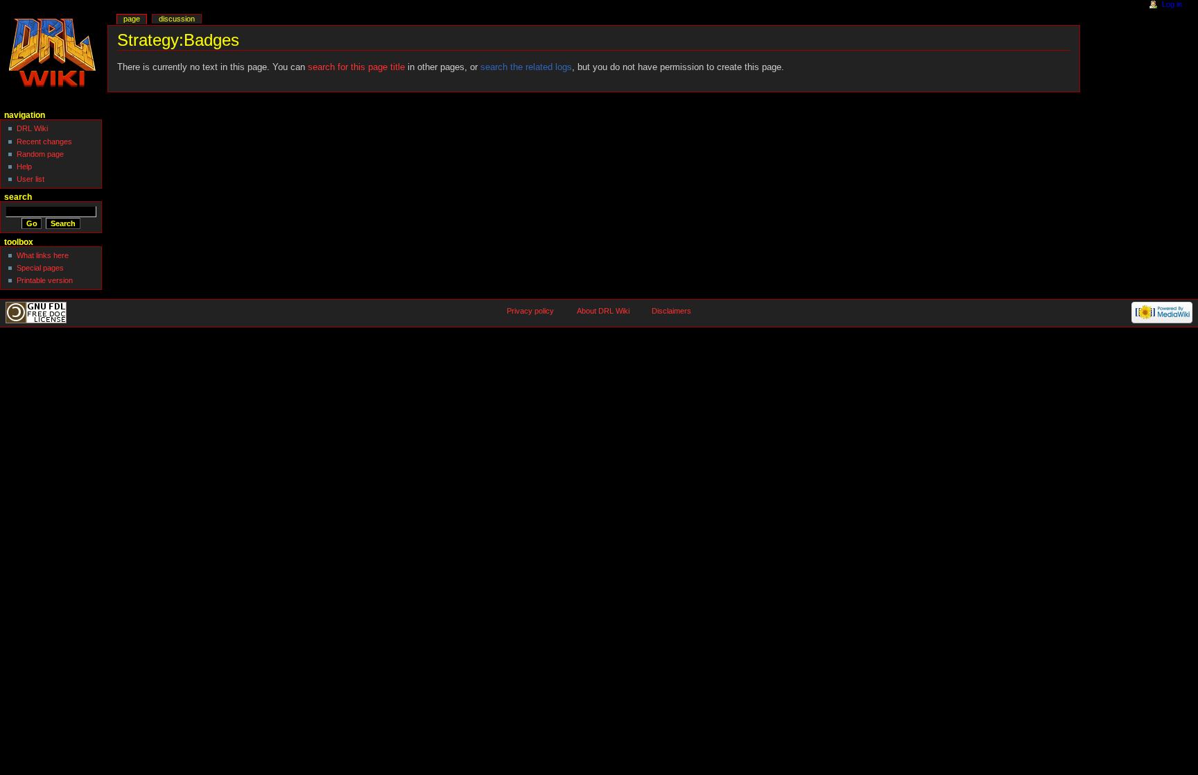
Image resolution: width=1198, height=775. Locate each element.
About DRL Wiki (603, 311)
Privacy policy (530, 311)
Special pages (40, 268)
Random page (40, 154)
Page (131, 19)
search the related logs (526, 67)
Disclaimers (671, 311)
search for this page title (356, 67)
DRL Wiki (32, 128)
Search (18, 197)
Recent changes (44, 141)
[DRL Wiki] (53, 54)
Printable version (45, 280)
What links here (43, 255)
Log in (1172, 4)
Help (24, 166)
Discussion (177, 19)
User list (30, 179)
